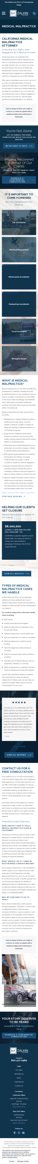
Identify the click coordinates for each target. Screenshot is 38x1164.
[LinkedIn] (23, 1133)
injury (4, 397)
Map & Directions (19, 1107)
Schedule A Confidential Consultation (19, 1036)
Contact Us (19, 1086)
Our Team (19, 1070)
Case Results (19, 1082)
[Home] (19, 13)
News (19, 1078)
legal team (10, 57)
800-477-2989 (19, 1060)
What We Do (19, 1074)
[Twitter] (19, 1133)
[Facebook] (15, 1133)
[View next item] (10, 565)
